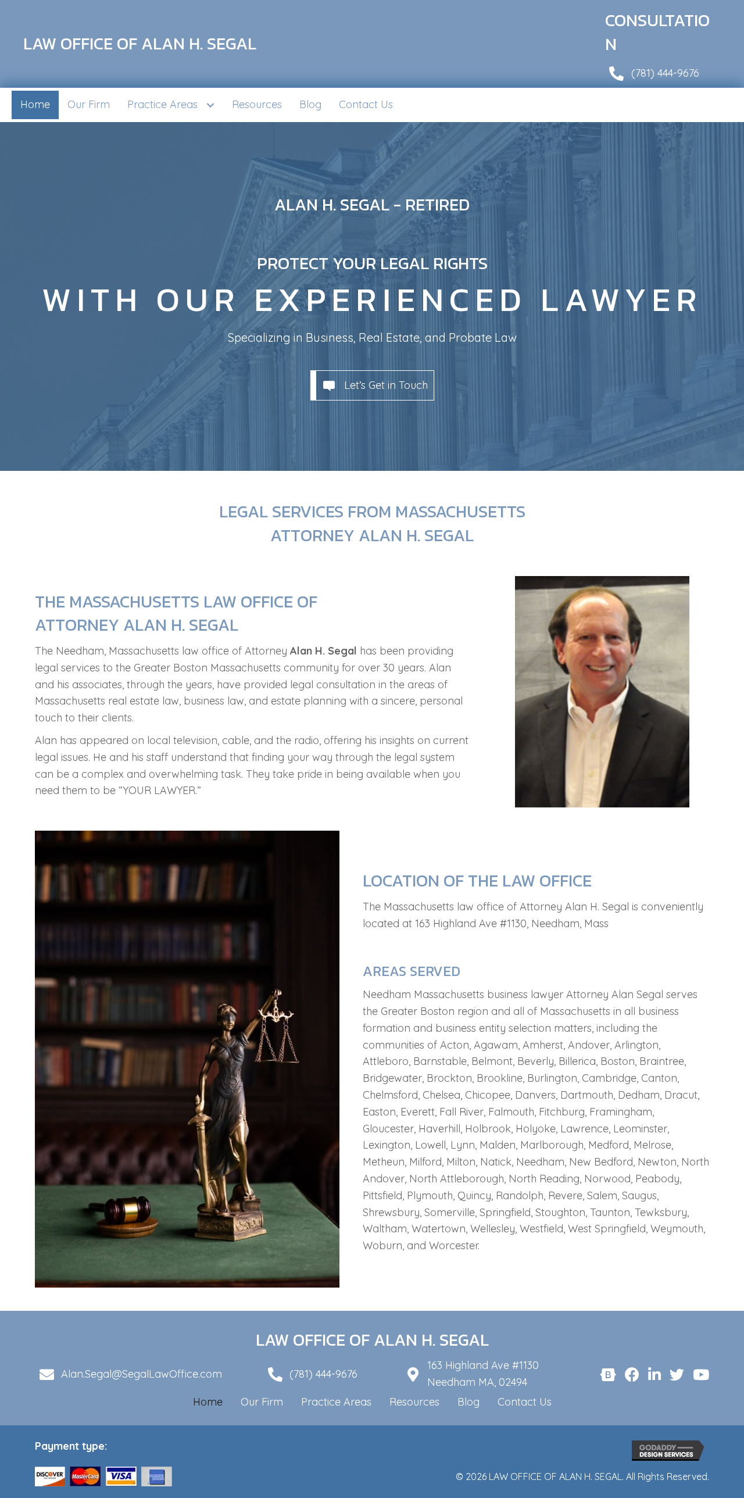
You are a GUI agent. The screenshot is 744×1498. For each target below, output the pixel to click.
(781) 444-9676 (665, 73)
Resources (414, 1401)
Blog (468, 1401)
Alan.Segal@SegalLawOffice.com (141, 1374)
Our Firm (262, 1401)
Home (208, 1401)
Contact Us (525, 1401)
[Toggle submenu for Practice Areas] (210, 104)
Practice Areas (336, 1401)
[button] (372, 385)
